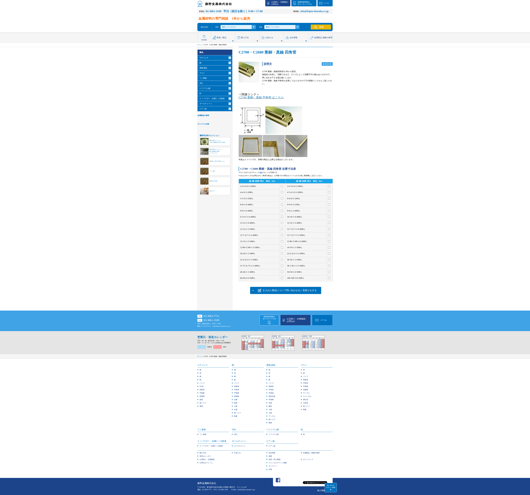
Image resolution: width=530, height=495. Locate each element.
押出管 (305, 400)
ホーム (199, 44)
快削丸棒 (272, 396)
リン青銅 (203, 434)
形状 (260, 27)
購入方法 (245, 38)
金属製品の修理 (203, 115)
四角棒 (202, 396)
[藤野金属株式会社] (214, 5)
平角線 (271, 393)
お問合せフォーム (206, 463)
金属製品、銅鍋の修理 (311, 453)
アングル (272, 416)
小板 (235, 406)
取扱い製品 (221, 38)
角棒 (201, 406)
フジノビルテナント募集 (278, 463)
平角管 (236, 390)
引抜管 (305, 403)
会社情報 (293, 38)
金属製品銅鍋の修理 (323, 38)
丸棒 (235, 400)
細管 (201, 400)
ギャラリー (273, 466)
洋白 (235, 434)
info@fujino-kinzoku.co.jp (221, 326)
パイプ (202, 383)
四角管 (202, 390)
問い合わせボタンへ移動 (330, 486)
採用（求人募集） (275, 459)
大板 (235, 410)
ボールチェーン (240, 446)
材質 (216, 27)
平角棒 (202, 393)
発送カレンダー (205, 456)
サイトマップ (308, 459)
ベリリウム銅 (274, 434)
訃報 (270, 469)
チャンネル (307, 396)
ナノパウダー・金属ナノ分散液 (211, 446)
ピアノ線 (272, 446)
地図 (270, 456)
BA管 (202, 386)
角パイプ (203, 403)
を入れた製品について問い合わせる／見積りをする (290, 290)
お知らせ (269, 38)
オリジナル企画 (203, 124)
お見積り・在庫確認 (207, 459)
